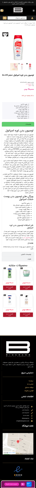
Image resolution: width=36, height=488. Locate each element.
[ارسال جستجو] (5, 18)
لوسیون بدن (16, 23)
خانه (34, 23)
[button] (33, 10)
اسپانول (30, 85)
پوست (30, 23)
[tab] (18, 124)
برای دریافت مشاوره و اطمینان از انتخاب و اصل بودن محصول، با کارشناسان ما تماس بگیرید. (18, 3)
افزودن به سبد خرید (26, 287)
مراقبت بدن (24, 23)
